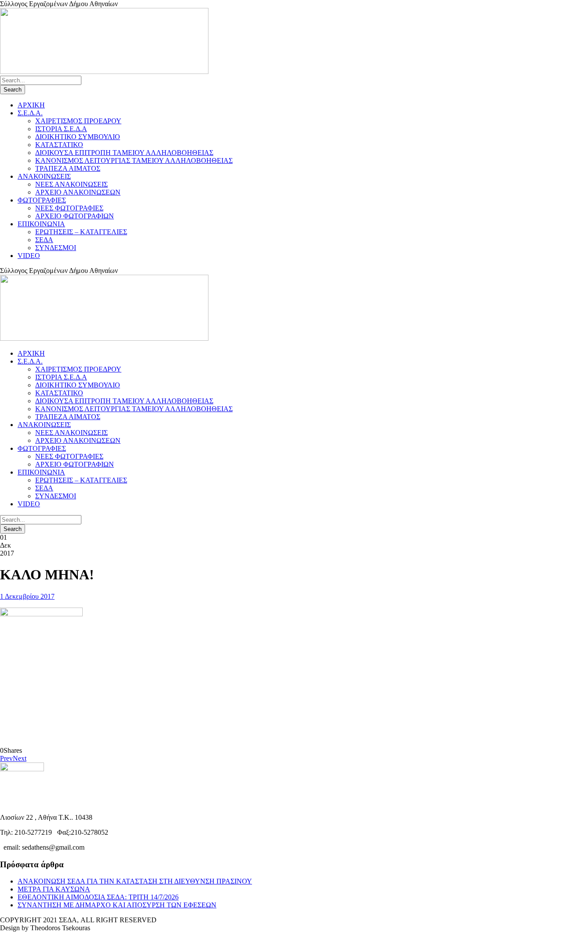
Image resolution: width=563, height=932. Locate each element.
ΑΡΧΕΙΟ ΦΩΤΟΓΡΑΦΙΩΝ (74, 216)
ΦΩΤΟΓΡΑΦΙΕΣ (42, 200)
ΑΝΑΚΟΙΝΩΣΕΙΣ (44, 176)
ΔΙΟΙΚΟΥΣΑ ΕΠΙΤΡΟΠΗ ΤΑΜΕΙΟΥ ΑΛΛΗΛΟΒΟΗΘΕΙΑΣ (124, 152)
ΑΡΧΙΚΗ (31, 105)
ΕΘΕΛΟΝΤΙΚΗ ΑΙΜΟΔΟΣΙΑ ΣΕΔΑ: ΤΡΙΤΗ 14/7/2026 (98, 897)
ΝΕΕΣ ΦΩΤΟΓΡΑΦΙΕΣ (69, 208)
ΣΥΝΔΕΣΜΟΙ (55, 247)
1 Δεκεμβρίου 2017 (27, 596)
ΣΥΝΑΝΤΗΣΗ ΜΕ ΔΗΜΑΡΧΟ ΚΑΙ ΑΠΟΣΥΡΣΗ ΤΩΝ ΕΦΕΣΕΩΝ (117, 905)
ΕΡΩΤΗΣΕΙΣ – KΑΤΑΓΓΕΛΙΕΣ (81, 232)
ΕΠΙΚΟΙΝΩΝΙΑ (41, 224)
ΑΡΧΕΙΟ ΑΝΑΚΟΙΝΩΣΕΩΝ (78, 192)
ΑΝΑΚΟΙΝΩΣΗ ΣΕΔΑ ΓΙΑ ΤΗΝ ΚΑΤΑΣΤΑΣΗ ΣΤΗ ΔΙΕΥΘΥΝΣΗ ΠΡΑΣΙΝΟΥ (135, 881)
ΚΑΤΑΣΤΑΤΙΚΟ (59, 144)
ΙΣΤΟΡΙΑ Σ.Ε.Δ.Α (61, 129)
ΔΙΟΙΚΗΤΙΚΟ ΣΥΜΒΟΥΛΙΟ (77, 136)
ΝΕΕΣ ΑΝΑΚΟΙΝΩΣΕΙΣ (71, 184)
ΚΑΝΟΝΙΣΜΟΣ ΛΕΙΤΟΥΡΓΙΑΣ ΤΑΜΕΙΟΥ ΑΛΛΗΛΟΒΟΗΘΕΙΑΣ (134, 160)
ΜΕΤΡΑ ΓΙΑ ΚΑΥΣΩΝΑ (54, 889)
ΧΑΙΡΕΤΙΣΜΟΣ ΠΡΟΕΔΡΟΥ (78, 121)
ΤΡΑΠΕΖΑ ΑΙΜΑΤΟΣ (67, 168)
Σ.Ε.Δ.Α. (30, 113)
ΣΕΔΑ (44, 239)
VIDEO (29, 255)
